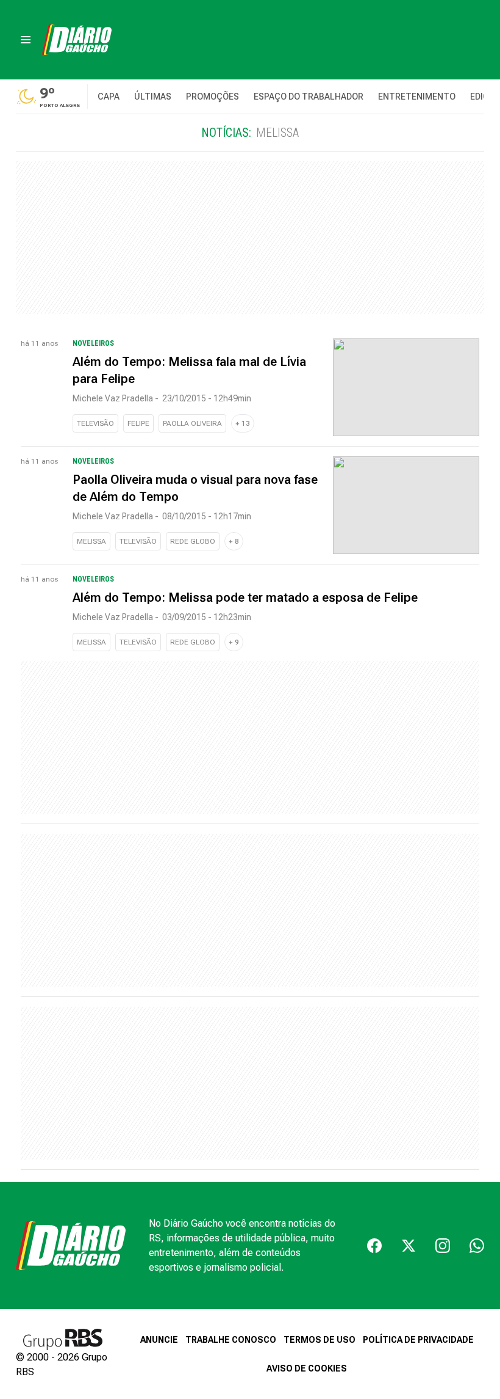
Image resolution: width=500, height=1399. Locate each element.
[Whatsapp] (477, 1245)
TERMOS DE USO (319, 1340)
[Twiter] (408, 1245)
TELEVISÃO (95, 423)
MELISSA (91, 541)
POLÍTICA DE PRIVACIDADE (418, 1340)
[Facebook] (374, 1245)
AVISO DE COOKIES (306, 1368)
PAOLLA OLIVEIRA (192, 423)
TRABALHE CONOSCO (230, 1340)
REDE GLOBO (192, 541)
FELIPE (138, 423)
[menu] (25, 39)
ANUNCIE (159, 1340)
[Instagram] (442, 1245)
